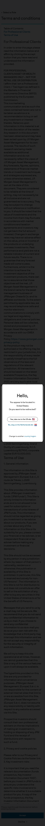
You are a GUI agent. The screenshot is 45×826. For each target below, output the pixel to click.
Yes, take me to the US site (20, 419)
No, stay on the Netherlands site (20, 425)
